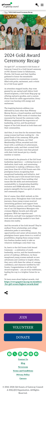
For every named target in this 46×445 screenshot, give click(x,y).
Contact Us (23, 359)
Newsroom (23, 367)
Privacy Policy (23, 375)
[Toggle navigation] (42, 5)
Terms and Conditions (23, 371)
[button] (37, 5)
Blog (6, 12)
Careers (23, 378)
